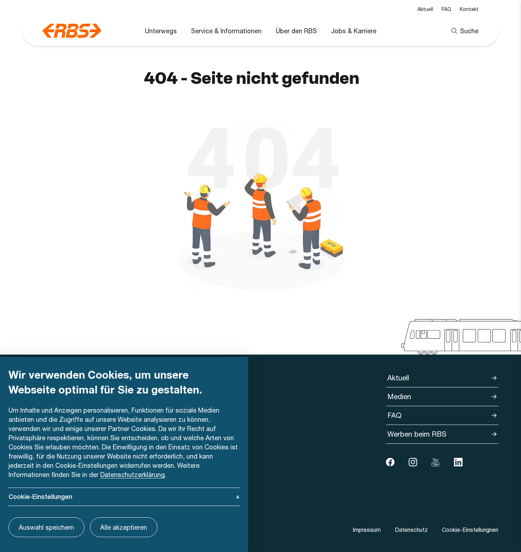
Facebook (390, 462)
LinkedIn (458, 462)
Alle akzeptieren (123, 527)
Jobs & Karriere (353, 31)
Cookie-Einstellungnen (470, 529)
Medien (399, 396)
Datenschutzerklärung (132, 474)
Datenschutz (411, 529)
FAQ (446, 9)
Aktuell (425, 9)
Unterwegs (161, 31)
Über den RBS (296, 31)
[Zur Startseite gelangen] (72, 31)
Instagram (413, 462)
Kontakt (469, 9)
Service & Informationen (226, 31)
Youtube (435, 462)
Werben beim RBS (417, 434)
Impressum (367, 529)
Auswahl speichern (46, 527)
